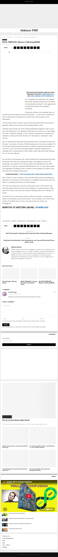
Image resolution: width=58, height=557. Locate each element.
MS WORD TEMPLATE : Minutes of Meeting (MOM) (46, 282)
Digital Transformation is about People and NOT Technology (15, 446)
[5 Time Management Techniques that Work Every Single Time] (15, 458)
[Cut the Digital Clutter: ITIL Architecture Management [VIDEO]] (42, 458)
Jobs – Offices (6, 545)
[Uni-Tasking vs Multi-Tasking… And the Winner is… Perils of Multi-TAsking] (42, 435)
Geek (3, 540)
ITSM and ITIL (6, 536)
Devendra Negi (12, 292)
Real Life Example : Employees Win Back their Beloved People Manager (29, 233)
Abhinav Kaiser (7, 44)
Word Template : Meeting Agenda (9, 282)
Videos (54, 476)
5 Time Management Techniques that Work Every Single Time (14, 469)
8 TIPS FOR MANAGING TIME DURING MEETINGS (35, 174)
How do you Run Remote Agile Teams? (16, 420)
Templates (5, 39)
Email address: (6, 338)
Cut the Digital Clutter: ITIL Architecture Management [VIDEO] (39, 469)
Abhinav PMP (29, 30)
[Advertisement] (29, 16)
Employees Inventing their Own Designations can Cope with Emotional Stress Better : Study (29, 241)
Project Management (7, 538)
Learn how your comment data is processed (34, 326)
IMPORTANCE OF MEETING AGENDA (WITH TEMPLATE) (40, 95)
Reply (54, 292)
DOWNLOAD (41, 207)
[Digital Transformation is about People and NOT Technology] (15, 435)
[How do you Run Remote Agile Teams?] (29, 400)
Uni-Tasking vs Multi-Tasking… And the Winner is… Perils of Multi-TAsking (42, 446)
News (3, 542)
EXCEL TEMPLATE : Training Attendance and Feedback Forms (29, 283)
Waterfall (4, 547)
